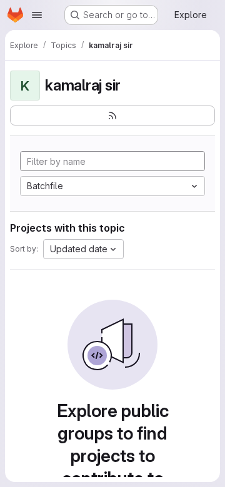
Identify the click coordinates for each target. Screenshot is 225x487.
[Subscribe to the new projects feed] (112, 115)
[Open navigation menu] (37, 15)
